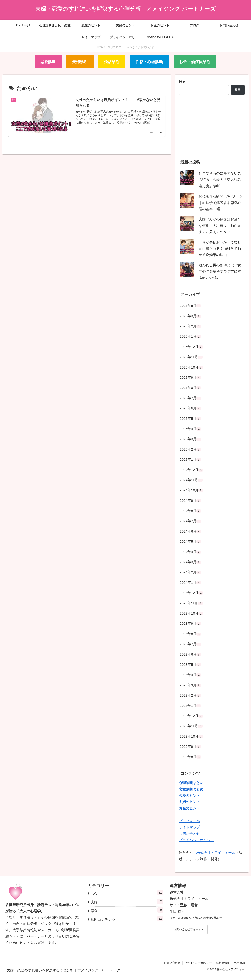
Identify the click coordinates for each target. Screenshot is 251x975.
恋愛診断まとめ (191, 789)
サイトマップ (189, 827)
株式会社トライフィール (215, 853)
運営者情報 (223, 962)
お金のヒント (189, 808)
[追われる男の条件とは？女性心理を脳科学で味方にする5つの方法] (187, 269)
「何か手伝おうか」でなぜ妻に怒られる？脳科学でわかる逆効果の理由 (220, 248)
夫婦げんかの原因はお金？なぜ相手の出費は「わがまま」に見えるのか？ (220, 225)
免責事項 (239, 962)
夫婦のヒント (189, 802)
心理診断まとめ (191, 783)
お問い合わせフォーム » (189, 929)
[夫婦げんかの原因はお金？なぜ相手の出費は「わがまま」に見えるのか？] (187, 223)
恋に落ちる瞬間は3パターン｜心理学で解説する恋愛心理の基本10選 (221, 202)
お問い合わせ (189, 833)
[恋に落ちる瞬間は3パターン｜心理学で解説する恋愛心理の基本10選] (187, 200)
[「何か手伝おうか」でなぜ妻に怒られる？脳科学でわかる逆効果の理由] (187, 246)
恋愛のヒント (189, 795)
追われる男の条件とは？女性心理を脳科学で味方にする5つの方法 (220, 271)
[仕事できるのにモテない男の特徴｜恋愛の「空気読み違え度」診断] (187, 177)
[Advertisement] (212, 128)
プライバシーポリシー (196, 840)
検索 (182, 82)
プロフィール (189, 821)
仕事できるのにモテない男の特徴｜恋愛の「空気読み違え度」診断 (220, 179)
